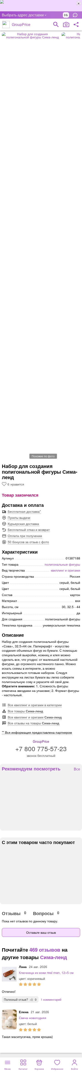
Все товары (25, 711)
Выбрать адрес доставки (23, 14)
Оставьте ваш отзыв (41, 932)
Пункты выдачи (19, 517)
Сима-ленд (53, 957)
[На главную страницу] (5, 24)
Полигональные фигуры (62, 564)
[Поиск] (56, 24)
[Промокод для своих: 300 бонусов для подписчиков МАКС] (41, 5)
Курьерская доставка (23, 523)
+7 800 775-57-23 (41, 748)
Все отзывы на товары (33, 723)
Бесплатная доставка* (24, 511)
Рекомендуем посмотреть (31, 769)
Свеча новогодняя (32, 1017)
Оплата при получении (25, 535)
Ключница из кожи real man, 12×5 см (46, 972)
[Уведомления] (76, 15)
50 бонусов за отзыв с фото (28, 542)
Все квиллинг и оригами (35, 717)
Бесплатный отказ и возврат (29, 529)
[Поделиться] (76, 24)
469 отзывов (44, 949)
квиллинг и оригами (65, 570)
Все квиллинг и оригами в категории (35, 705)
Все (77, 769)
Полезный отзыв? (20, 999)
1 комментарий (51, 999)
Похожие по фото (43, 456)
